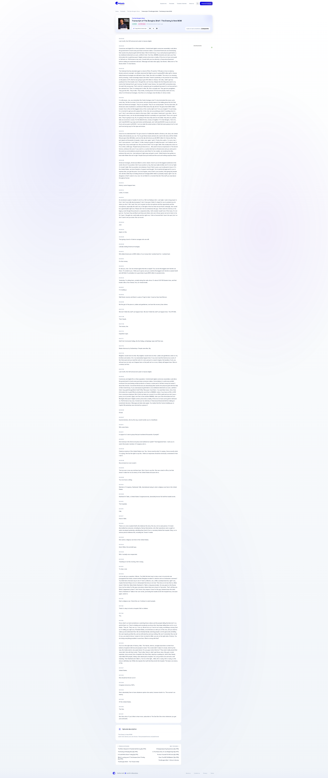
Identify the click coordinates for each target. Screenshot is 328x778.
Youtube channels (182, 3)
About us (191, 3)
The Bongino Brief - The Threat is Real (128, 761)
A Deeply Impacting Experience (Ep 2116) (167, 749)
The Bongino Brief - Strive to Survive (168, 760)
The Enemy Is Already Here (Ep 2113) (128, 751)
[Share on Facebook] (150, 28)
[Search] (197, 3)
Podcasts (171, 3)
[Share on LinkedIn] (156, 28)
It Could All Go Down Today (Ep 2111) (128, 754)
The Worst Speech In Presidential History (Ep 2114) (132, 749)
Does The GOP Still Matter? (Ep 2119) (169, 757)
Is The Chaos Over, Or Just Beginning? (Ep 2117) (166, 751)
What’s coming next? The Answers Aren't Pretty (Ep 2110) (131, 758)
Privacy (205, 773)
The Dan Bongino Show (133, 11)
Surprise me (163, 3)
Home (117, 11)
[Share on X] (153, 28)
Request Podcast (206, 3)
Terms (212, 773)
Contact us (197, 773)
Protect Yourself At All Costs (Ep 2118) (168, 754)
